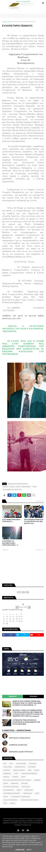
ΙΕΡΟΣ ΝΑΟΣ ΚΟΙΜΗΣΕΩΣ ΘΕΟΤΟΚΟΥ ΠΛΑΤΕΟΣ (17, 780)
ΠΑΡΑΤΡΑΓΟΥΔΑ (27, 793)
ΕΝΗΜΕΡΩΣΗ (7, 773)
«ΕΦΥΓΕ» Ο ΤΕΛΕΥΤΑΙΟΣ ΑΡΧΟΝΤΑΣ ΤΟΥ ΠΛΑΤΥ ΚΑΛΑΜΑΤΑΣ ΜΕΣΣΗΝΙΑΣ (23, 329)
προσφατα (33, 696)
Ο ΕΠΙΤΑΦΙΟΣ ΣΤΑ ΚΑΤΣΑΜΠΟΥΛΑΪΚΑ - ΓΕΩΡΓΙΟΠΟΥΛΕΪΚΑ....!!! (10, 543)
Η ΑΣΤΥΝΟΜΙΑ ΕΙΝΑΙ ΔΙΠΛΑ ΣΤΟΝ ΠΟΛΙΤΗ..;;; (11, 521)
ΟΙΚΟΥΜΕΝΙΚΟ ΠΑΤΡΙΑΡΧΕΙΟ (12, 793)
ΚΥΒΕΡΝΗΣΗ (14, 783)
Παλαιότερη (39, 550)
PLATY (11, 763)
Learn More (19, 850)
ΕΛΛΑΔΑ (36, 770)
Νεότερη (5, 550)
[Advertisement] (18, 567)
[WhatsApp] (24, 495)
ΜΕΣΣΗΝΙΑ (24, 783)
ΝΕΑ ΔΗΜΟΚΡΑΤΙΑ (9, 790)
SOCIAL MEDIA (8, 767)
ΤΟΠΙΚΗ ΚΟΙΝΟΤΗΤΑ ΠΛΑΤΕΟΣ (29, 800)
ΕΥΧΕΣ (16, 773)
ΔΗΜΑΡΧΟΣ (7, 770)
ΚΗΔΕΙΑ (6, 783)
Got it (29, 850)
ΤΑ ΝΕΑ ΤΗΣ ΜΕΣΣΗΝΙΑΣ (10, 800)
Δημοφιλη (12, 696)
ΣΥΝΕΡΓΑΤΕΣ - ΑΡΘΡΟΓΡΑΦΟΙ (16, 730)
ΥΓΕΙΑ (5, 803)
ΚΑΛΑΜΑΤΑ (37, 780)
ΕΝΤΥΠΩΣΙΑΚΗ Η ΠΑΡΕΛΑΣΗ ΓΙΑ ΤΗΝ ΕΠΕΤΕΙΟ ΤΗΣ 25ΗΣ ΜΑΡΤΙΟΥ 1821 (33, 521)
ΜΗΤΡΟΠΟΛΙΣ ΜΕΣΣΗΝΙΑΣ (11, 787)
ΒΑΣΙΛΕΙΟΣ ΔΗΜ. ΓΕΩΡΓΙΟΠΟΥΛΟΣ (24, 22)
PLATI (5, 763)
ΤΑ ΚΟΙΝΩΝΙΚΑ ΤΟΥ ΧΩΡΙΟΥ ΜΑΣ (12, 489)
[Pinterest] (19, 495)
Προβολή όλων (39, 501)
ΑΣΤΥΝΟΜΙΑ (31, 767)
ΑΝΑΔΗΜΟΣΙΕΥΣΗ (20, 767)
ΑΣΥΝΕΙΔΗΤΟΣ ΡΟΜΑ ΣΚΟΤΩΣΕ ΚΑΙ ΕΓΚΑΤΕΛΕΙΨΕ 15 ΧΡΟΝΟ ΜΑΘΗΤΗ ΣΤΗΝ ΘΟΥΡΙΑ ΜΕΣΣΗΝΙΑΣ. (26, 722)
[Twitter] (14, 495)
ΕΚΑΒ (29, 770)
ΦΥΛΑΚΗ (12, 803)
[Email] (29, 495)
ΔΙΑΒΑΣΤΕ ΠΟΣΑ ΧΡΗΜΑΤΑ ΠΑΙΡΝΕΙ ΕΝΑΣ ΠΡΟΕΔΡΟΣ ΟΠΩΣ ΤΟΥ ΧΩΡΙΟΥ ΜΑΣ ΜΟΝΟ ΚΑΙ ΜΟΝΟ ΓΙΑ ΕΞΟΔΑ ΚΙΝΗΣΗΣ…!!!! (27, 703)
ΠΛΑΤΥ (34, 487)
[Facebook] (9, 495)
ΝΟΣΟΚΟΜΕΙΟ (29, 790)
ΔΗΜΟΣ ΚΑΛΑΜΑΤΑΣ (19, 770)
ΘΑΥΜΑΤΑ (15, 777)
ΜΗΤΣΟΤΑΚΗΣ (26, 787)
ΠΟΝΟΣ (6, 796)
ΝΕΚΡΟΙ (19, 790)
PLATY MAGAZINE (21, 763)
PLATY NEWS (32, 763)
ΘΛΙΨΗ (23, 777)
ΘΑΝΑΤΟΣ (6, 777)
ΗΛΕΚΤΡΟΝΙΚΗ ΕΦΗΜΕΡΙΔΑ (29, 773)
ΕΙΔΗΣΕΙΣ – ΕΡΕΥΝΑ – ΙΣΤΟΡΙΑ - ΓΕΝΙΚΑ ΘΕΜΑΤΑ (16, 487)
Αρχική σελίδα (6, 22)
